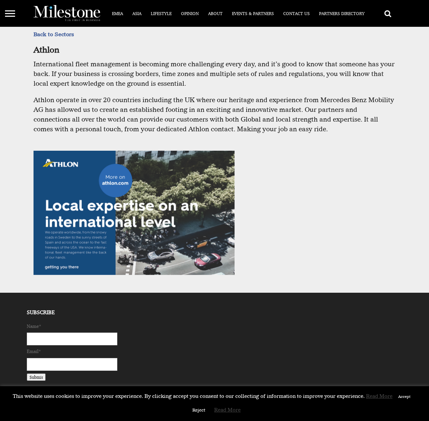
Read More (379, 396)
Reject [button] (198, 410)
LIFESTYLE (161, 13)
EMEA (117, 13)
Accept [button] (404, 396)
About (215, 13)
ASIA (136, 13)
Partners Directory (342, 13)
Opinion (190, 13)
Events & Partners (253, 13)
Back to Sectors (54, 34)
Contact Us (296, 13)
